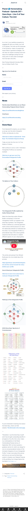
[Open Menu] (2, 2)
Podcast (12, 473)
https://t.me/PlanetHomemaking (11, 117)
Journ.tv (14, 3)
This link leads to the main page (16, 428)
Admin (7, 21)
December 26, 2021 (10, 23)
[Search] (25, 2)
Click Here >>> (12, 461)
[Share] (24, 474)
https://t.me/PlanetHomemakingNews (13, 110)
